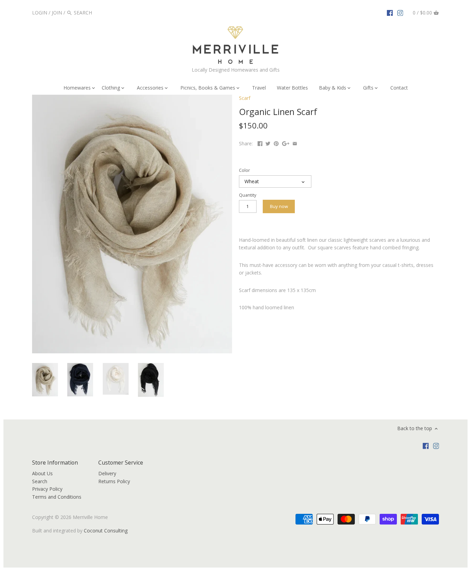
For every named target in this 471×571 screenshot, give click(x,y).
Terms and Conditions (56, 497)
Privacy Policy (47, 489)
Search (39, 481)
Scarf (244, 98)
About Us (42, 473)
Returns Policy (114, 481)
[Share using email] (294, 142)
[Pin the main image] (276, 142)
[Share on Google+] (285, 142)
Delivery (107, 473)
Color (244, 170)
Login (39, 12)
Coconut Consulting (106, 530)
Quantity (247, 195)
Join (57, 12)
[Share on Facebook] (260, 142)
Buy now (279, 206)
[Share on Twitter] (267, 142)
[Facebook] (390, 12)
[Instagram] (400, 12)
